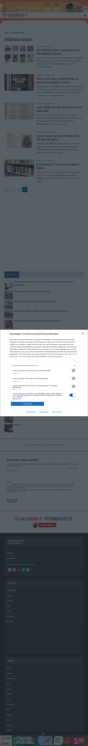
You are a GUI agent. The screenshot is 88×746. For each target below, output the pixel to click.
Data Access (44, 412)
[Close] (83, 334)
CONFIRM (27, 404)
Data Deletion (31, 412)
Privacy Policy (57, 412)
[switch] (72, 370)
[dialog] (44, 373)
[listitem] (44, 365)
